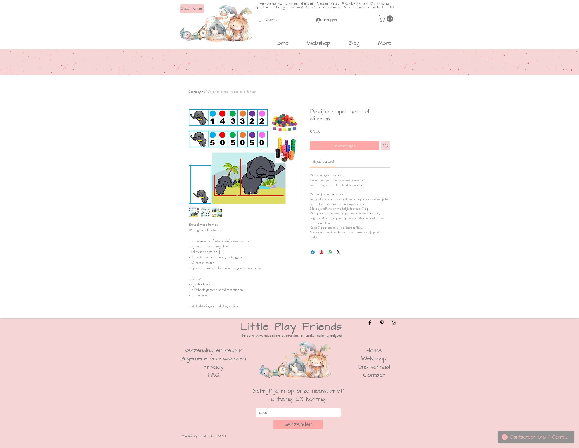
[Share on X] (338, 252)
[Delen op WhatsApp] (330, 252)
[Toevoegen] (385, 145)
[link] (323, 161)
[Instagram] (394, 322)
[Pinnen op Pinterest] (321, 252)
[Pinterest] (382, 322)
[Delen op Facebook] (313, 252)
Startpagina (197, 91)
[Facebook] (370, 322)
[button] (387, 18)
